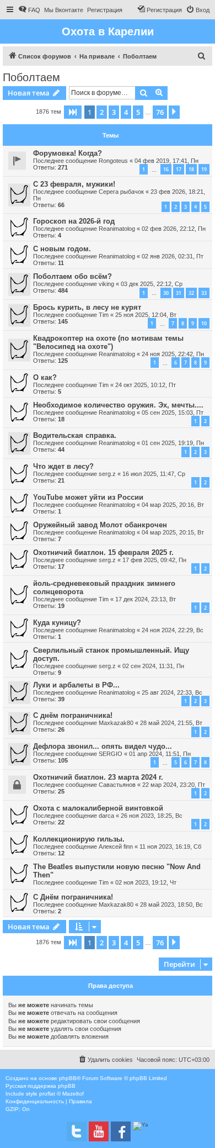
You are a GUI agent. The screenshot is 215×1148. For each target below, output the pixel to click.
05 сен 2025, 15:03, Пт (172, 412)
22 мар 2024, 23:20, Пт (173, 784)
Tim (104, 314)
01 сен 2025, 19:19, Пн (173, 443)
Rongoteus (113, 160)
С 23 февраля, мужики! (74, 184)
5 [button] (138, 112)
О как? (45, 377)
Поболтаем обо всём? (72, 276)
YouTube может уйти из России (88, 497)
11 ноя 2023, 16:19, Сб (170, 846)
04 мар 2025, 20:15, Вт (173, 532)
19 (204, 169)
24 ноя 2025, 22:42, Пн (173, 354)
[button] (73, 112)
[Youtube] (99, 1131)
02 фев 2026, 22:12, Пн (174, 228)
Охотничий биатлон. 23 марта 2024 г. (98, 777)
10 (204, 323)
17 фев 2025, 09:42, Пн (154, 560)
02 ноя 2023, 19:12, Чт (145, 882)
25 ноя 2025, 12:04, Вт (145, 314)
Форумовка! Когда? (67, 153)
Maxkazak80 (116, 723)
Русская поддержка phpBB (41, 1086)
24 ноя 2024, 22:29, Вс (172, 630)
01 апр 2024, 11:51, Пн (160, 753)
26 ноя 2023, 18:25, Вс (151, 815)
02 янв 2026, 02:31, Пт (172, 256)
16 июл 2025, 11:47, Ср (153, 473)
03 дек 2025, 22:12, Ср (151, 284)
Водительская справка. (74, 435)
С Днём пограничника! (73, 897)
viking (106, 284)
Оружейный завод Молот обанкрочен (100, 525)
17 (178, 169)
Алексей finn (116, 846)
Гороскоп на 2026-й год (74, 221)
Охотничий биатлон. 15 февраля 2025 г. (103, 552)
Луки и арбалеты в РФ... (76, 685)
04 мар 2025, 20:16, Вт (173, 504)
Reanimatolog (117, 228)
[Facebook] (121, 1131)
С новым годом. (62, 249)
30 (166, 293)
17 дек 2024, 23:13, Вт (145, 599)
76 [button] (160, 112)
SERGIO (110, 753)
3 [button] (114, 112)
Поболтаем (31, 77)
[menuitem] (29, 10)
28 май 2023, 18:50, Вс (171, 904)
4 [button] (126, 112)
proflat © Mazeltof (61, 1094)
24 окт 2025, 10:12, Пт (145, 385)
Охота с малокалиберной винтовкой (98, 808)
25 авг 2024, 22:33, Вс (172, 692)
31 (178, 293)
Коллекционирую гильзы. (79, 839)
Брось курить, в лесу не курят (87, 307)
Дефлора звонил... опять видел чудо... (102, 746)
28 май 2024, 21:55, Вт (171, 723)
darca (106, 815)
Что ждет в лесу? (63, 466)
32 (191, 293)
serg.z (107, 473)
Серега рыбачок (121, 191)
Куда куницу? (57, 622)
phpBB (68, 1078)
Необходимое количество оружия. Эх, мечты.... (118, 405)
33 (204, 293)
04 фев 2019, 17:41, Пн (166, 160)
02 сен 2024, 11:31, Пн (153, 666)
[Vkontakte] (77, 1131)
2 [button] (102, 112)
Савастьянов (117, 784)
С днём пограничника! (72, 715)
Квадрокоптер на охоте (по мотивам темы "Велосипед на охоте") (108, 342)
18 (191, 169)
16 (166, 169)
